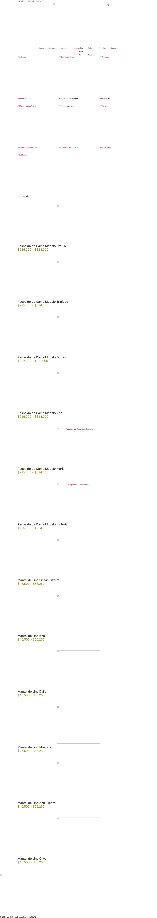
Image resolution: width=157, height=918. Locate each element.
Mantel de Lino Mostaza (34, 747)
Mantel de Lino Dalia (32, 691)
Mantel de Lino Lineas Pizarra (38, 580)
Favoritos (102, 48)
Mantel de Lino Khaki (32, 636)
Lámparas (64, 48)
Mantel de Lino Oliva (32, 858)
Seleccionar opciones (28, 255)
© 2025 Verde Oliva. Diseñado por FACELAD (18, 917)
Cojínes (52, 48)
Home (80, 51)
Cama (41, 48)
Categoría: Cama (85, 55)
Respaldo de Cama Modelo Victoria (43, 524)
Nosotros (114, 48)
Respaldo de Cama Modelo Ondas (42, 357)
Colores (91, 48)
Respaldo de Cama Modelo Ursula (42, 246)
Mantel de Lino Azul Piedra (37, 803)
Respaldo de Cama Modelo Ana (40, 413)
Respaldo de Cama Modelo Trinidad (43, 301)
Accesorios (78, 48)
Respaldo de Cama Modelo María (41, 468)
